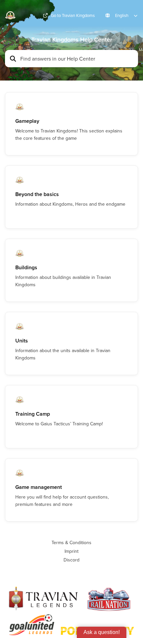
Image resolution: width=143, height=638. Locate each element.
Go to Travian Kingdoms (73, 15)
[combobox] (77, 58)
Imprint (71, 551)
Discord (71, 559)
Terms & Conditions (71, 542)
